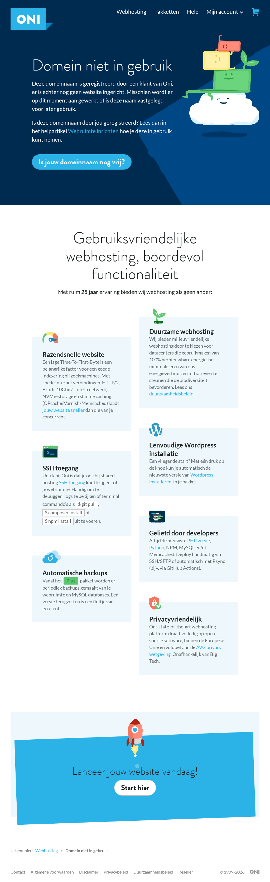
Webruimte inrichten (93, 131)
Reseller (186, 871)
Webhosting (131, 11)
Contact (18, 871)
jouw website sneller (63, 410)
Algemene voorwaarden (52, 871)
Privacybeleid (116, 871)
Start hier (135, 787)
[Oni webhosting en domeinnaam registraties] (32, 28)
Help (193, 11)
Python (156, 547)
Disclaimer (88, 871)
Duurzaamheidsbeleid (153, 871)
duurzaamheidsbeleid (171, 393)
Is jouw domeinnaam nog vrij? (81, 162)
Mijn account (222, 11)
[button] (220, 11)
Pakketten (166, 11)
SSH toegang (72, 482)
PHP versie (198, 540)
